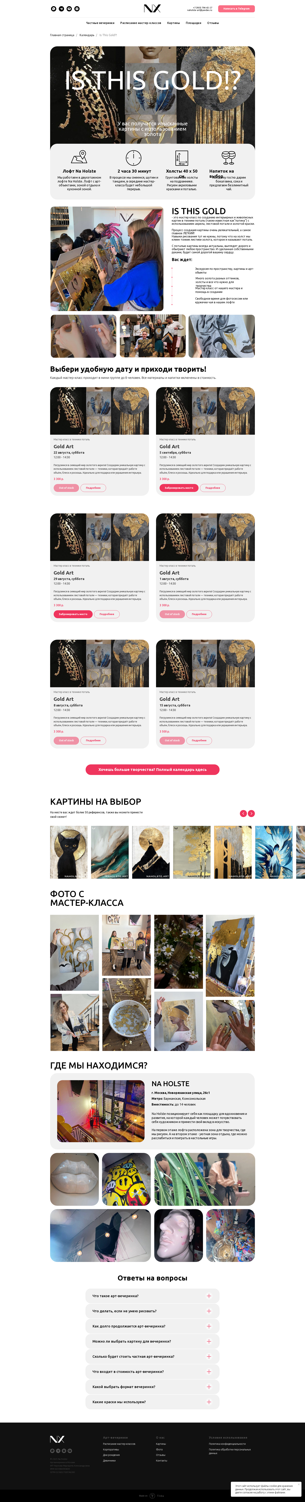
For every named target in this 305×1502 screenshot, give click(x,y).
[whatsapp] (52, 1451)
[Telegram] (61, 8)
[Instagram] (77, 8)
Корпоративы (111, 1449)
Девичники (109, 1460)
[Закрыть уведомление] (299, 1484)
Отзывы (213, 22)
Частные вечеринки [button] (100, 22)
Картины (173, 22)
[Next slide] (251, 813)
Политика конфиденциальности (227, 1443)
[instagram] (64, 1451)
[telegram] (58, 1451)
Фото (159, 1449)
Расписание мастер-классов (140, 22)
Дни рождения (111, 1455)
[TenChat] (69, 8)
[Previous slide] (243, 813)
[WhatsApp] (53, 8)
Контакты (161, 1460)
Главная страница (62, 35)
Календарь (87, 35)
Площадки (193, 22)
